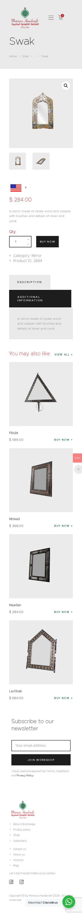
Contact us (19, 849)
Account (18, 860)
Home (13, 56)
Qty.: (12, 232)
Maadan (15, 605)
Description (29, 282)
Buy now (47, 241)
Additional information (30, 298)
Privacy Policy (25, 775)
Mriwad (14, 519)
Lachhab (15, 691)
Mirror (36, 256)
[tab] (30, 282)
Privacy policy (22, 829)
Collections (20, 840)
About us (19, 854)
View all (61, 354)
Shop (25, 56)
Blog (16, 865)
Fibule (13, 433)
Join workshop (41, 760)
